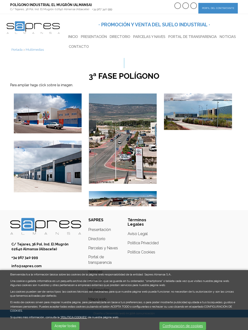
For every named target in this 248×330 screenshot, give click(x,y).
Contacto (79, 46)
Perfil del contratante (218, 8)
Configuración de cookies (183, 326)
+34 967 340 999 (102, 9)
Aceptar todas (65, 326)
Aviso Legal (138, 233)
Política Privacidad (143, 243)
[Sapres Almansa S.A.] (33, 27)
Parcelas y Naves (149, 37)
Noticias (228, 37)
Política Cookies (141, 252)
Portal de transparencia (192, 37)
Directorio (120, 37)
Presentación (94, 37)
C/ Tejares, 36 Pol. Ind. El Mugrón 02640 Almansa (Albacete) (49, 9)
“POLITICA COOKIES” (73, 317)
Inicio (73, 37)
